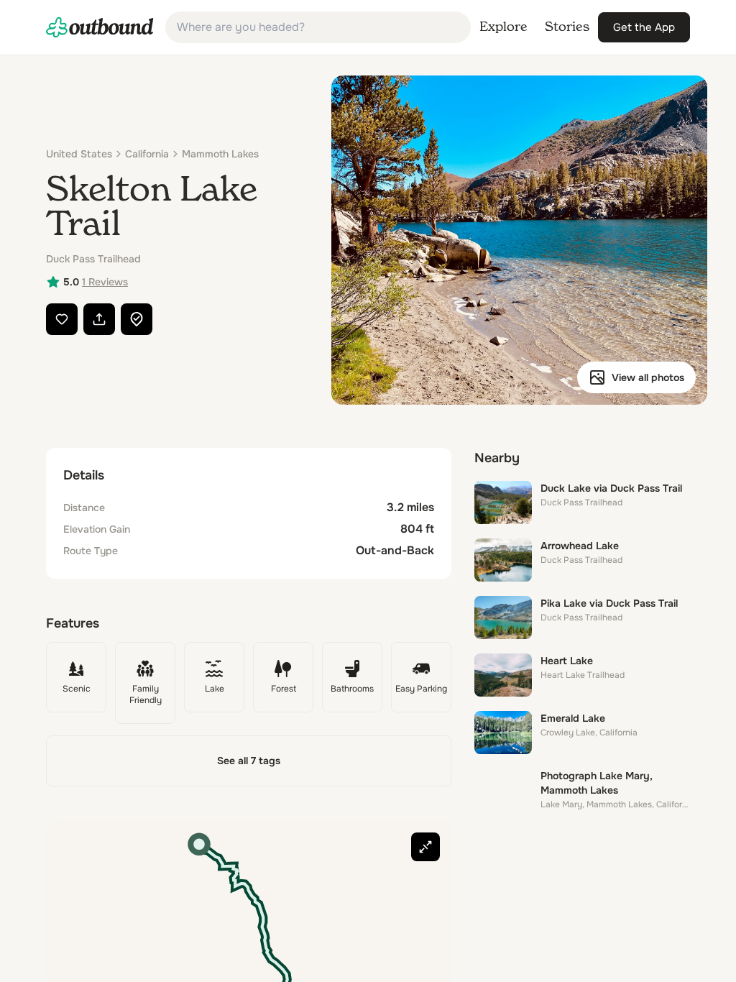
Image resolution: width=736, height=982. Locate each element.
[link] (100, 27)
